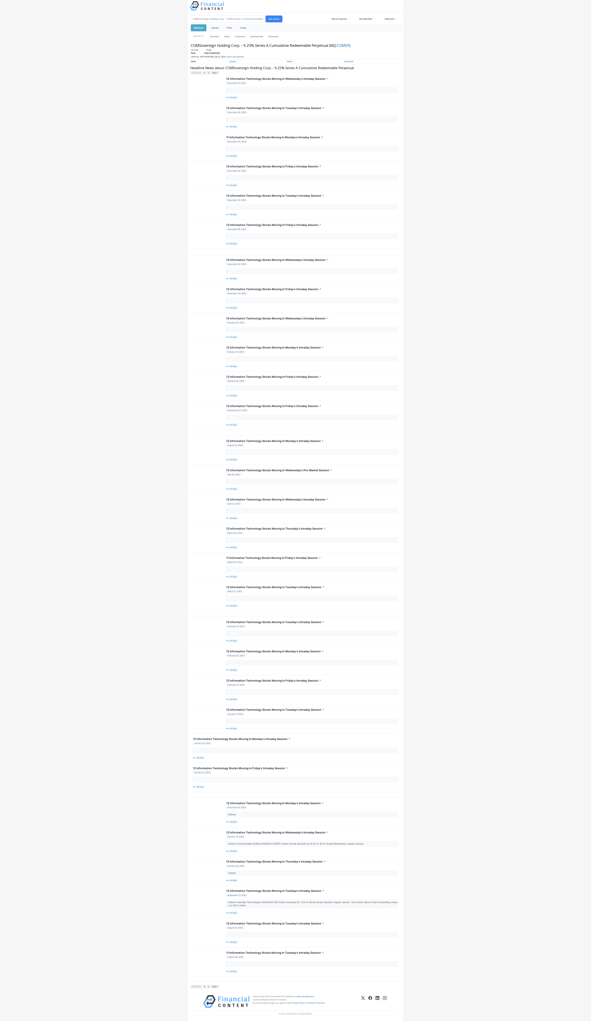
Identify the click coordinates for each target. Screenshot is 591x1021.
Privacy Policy (297, 1002)
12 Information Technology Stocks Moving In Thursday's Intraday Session (276, 528)
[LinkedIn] (377, 1001)
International (256, 36)
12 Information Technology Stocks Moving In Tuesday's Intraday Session (275, 108)
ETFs (229, 27)
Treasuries (273, 36)
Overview (214, 36)
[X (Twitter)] (363, 1001)
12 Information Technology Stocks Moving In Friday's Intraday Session (273, 166)
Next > (215, 72)
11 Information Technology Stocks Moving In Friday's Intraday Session (273, 557)
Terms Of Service (317, 1002)
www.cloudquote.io (305, 996)
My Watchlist (365, 18)
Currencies (240, 36)
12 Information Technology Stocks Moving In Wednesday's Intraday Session (277, 78)
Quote (232, 61)
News (227, 36)
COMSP (343, 45)
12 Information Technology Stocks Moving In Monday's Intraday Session (275, 347)
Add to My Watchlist (235, 56)
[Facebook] (370, 1001)
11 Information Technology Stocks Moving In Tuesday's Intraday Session (275, 952)
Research (348, 61)
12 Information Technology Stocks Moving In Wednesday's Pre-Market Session (279, 470)
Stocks (215, 27)
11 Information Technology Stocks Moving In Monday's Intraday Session (274, 137)
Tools (243, 27)
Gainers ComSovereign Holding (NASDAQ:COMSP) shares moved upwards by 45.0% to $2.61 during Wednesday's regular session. (296, 843)
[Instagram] (385, 1001)
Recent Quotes (339, 18)
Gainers (232, 814)
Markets (198, 27)
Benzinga (233, 97)
